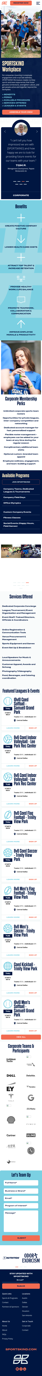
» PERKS (7, 97)
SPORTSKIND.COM (21, 1349)
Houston (25, 1311)
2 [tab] (19, 584)
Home (4, 1326)
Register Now (21, 3)
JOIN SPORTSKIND (21, 482)
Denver (25, 1307)
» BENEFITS (8, 94)
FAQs (4, 1334)
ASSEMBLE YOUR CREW (21, 112)
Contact (5, 1302)
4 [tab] (27, 584)
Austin (24, 1298)
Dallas (24, 1302)
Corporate (26, 1326)
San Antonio (27, 1315)
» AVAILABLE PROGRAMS (16, 100)
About (4, 1330)
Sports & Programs (10, 1298)
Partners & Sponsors (10, 1307)
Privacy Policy (7, 1339)
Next (37, 131)
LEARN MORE (13, 728)
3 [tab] (23, 584)
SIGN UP (33, 728)
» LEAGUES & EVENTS (14, 105)
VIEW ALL (21, 1037)
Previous (5, 131)
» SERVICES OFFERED (14, 103)
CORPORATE (21, 195)
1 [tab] (14, 584)
